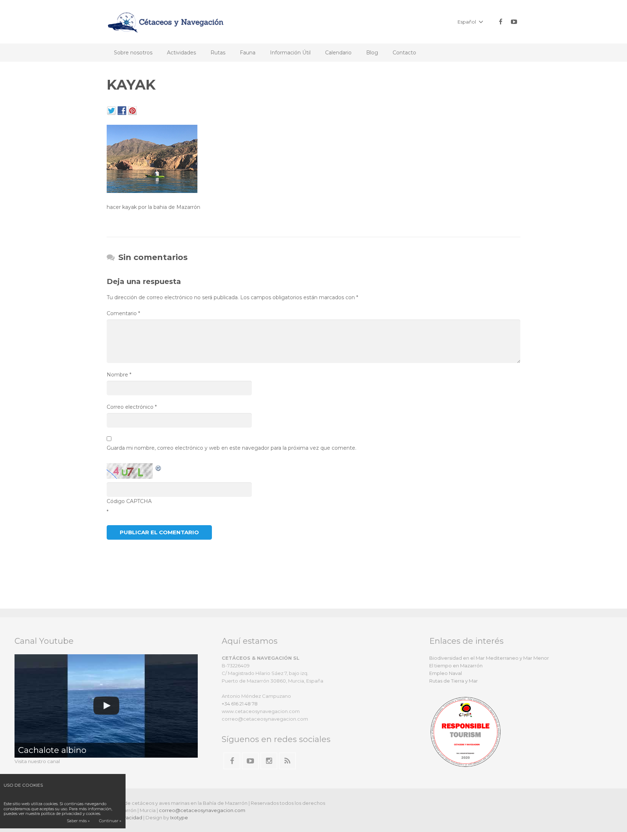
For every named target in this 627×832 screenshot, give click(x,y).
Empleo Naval (445, 673)
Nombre (119, 374)
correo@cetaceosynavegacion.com (202, 810)
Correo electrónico (132, 407)
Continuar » (110, 820)
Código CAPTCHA (129, 501)
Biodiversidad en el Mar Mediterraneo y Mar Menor (489, 658)
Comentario (123, 313)
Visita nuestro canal (37, 761)
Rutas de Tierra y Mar (453, 681)
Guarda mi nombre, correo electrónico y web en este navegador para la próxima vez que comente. (231, 448)
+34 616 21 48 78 (240, 704)
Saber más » (78, 820)
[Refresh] (159, 467)
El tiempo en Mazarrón (456, 665)
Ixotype (179, 817)
